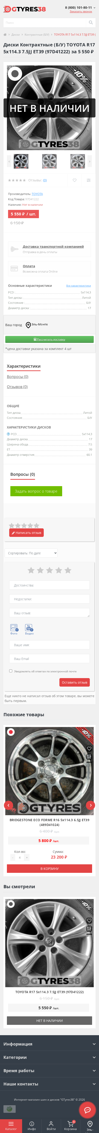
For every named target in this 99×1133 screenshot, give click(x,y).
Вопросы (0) (17, 376)
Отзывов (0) (17, 386)
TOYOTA (37, 194)
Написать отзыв (28, 532)
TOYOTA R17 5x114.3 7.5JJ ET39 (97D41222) (49, 992)
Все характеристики (78, 285)
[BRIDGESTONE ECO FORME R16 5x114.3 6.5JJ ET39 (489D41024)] (49, 771)
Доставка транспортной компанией (53, 246)
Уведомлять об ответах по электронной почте (45, 671)
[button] (80, 7)
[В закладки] (89, 749)
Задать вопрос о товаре (36, 491)
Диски (16, 35)
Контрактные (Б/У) (37, 35)
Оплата (29, 266)
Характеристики (24, 366)
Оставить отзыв (74, 682)
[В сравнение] (89, 757)
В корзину (50, 868)
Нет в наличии (49, 1020)
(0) (45, 180)
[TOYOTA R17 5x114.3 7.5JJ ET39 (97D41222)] (49, 943)
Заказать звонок (81, 11)
